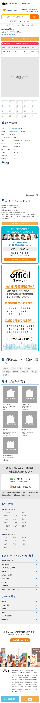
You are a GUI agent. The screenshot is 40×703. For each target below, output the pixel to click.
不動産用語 (4, 585)
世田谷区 (7, 526)
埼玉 (5, 544)
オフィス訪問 (5, 578)
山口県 (11, 128)
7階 (4, 51)
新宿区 (6, 515)
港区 (23, 512)
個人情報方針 (5, 619)
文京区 (24, 519)
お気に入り (26, 21)
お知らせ (4, 612)
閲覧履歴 (14, 21)
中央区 (15, 512)
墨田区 (24, 526)
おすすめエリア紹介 (7, 575)
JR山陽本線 (12, 131)
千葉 (14, 544)
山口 (13, 368)
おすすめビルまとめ (7, 560)
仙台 (5, 547)
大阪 (14, 537)
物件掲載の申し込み (20, 640)
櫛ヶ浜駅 (6, 372)
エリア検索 (7, 504)
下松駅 (27, 368)
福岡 (5, 540)
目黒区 (24, 522)
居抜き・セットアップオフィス (10, 589)
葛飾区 (6, 529)
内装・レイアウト (6, 571)
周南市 (15, 128)
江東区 (15, 526)
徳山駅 (18, 131)
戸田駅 (5, 375)
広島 (14, 540)
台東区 (15, 519)
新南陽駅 (25, 372)
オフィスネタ (5, 582)
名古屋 (24, 537)
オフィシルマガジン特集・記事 (17, 555)
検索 (34, 17)
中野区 (15, 522)
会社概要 (4, 608)
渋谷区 (15, 515)
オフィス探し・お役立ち (8, 568)
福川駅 (34, 372)
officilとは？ (5, 601)
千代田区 (7, 512)
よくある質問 (5, 605)
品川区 (24, 515)
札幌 (23, 544)
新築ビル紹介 (5, 564)
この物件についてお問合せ (20, 39)
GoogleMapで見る (32, 195)
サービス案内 (8, 596)
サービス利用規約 (6, 616)
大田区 (6, 519)
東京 (5, 537)
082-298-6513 (22, 253)
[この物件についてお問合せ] (30, 699)
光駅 (20, 368)
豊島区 (6, 522)
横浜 (23, 540)
